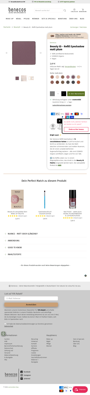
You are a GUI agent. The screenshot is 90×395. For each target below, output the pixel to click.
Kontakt (34, 344)
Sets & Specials (49, 19)
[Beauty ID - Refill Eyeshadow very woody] (57, 82)
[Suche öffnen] (65, 10)
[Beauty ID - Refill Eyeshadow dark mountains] (68, 82)
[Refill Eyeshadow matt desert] (57, 77)
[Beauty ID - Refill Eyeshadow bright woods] (62, 77)
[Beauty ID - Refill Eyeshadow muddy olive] (62, 82)
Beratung (62, 19)
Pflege (27, 19)
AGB (5, 341)
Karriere (34, 346)
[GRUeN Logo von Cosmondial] (11, 375)
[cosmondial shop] (17, 10)
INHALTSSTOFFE (14, 254)
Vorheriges (74, 27)
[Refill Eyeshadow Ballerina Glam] (52, 77)
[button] (17, 216)
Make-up (10, 19)
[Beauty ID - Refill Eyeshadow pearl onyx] (73, 82)
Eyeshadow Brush (45, 212)
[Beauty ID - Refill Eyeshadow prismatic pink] (68, 77)
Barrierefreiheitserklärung (13, 346)
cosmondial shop (13, 387)
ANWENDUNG (13, 240)
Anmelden (31, 304)
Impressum (8, 344)
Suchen (7, 339)
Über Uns (73, 19)
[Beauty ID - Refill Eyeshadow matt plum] (73, 77)
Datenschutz (8, 348)
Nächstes (83, 27)
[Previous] (6, 53)
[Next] (40, 53)
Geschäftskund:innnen (39, 357)
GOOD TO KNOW (15, 247)
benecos (53, 43)
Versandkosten (70, 67)
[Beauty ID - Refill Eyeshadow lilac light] (52, 82)
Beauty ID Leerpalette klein (17, 212)
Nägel (18, 19)
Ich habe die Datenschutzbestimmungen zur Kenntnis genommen (29, 324)
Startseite (6, 27)
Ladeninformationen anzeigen (61, 105)
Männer (35, 19)
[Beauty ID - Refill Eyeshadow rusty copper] (78, 82)
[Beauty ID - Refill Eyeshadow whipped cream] (78, 77)
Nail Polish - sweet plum (73, 212)
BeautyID (17, 27)
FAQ (5, 360)
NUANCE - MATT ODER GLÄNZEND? (23, 234)
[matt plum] (23, 53)
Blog (82, 19)
